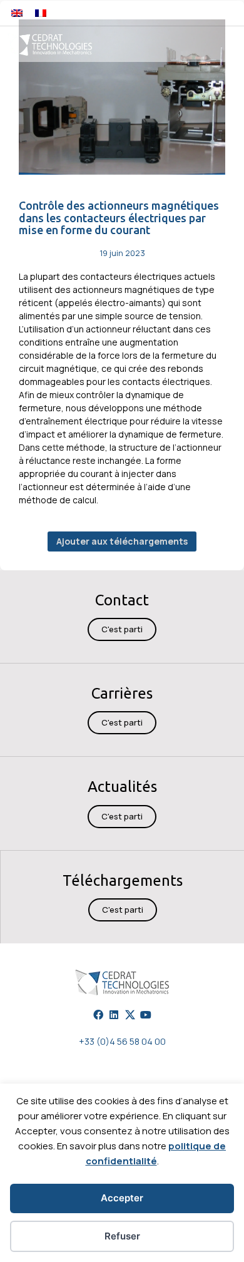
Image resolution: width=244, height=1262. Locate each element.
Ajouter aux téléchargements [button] (122, 541)
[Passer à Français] (41, 13)
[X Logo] (130, 1015)
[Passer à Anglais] (17, 13)
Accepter (122, 1198)
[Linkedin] (114, 1015)
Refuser (122, 1236)
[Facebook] (98, 1015)
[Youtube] (146, 1015)
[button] (217, 13)
